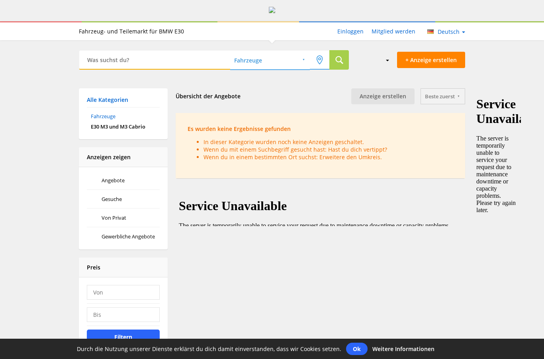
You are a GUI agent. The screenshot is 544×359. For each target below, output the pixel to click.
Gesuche (112, 199)
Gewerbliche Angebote (128, 236)
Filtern (123, 337)
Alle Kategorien (107, 99)
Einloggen (350, 31)
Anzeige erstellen (383, 96)
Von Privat (114, 217)
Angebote (113, 180)
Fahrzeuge (103, 116)
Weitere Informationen (403, 349)
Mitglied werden (393, 31)
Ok (357, 349)
